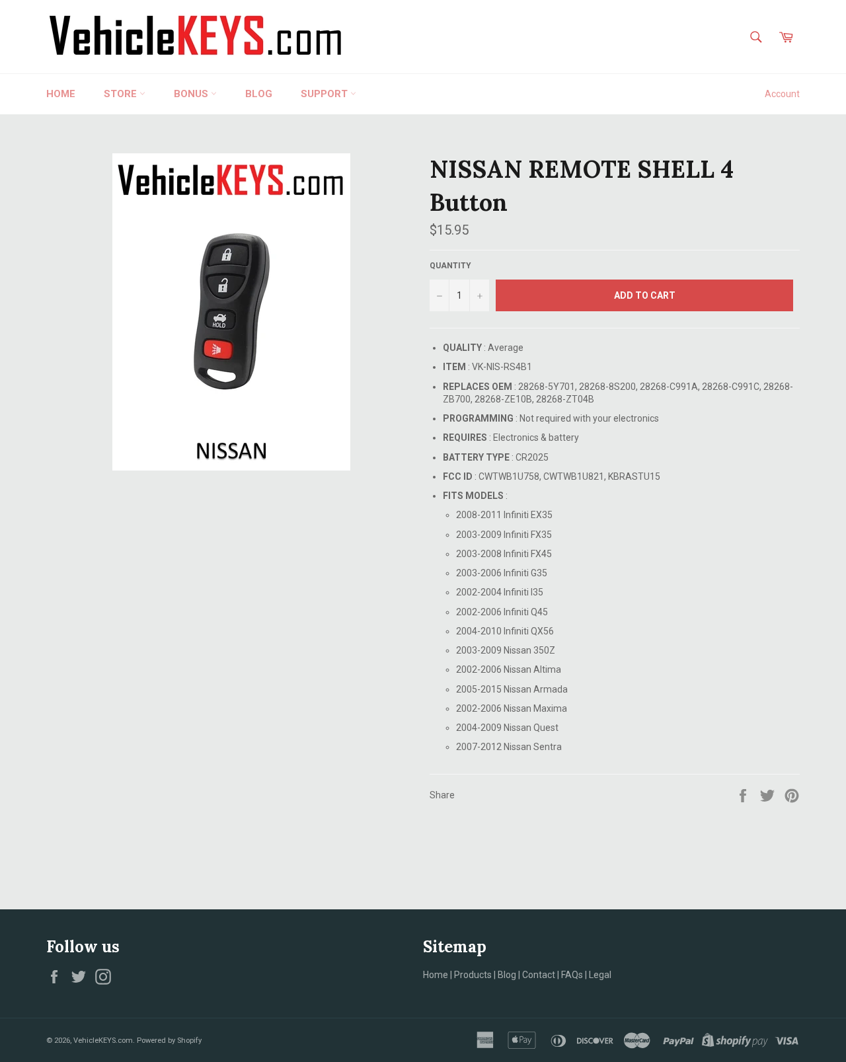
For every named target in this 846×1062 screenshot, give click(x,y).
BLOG (258, 94)
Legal (600, 974)
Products (473, 974)
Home (60, 94)
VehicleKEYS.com (103, 1040)
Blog (507, 974)
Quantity (450, 265)
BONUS (192, 94)
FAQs (572, 974)
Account (782, 94)
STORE (121, 94)
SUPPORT (325, 94)
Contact (538, 974)
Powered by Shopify (169, 1040)
